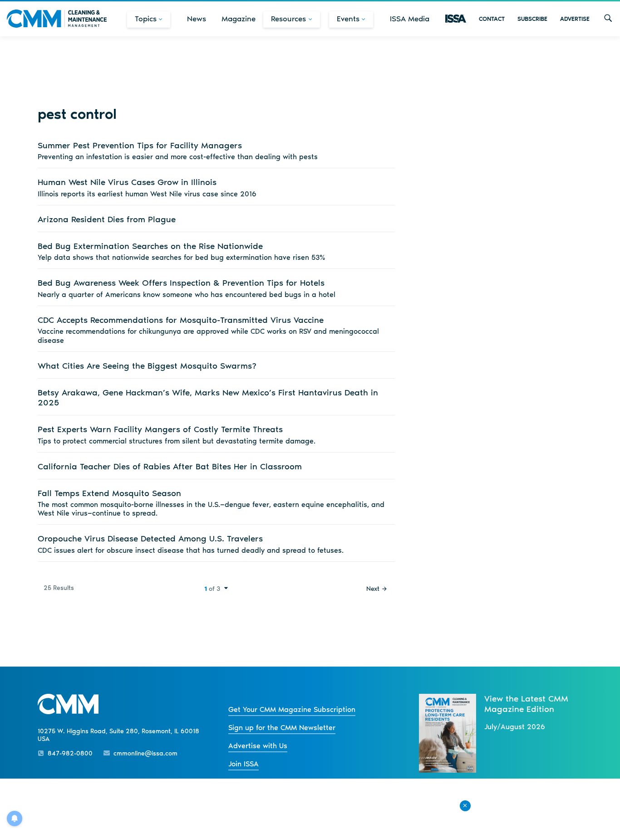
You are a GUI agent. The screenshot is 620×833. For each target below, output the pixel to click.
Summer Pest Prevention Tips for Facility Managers (140, 145)
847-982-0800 (70, 753)
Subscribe (532, 19)
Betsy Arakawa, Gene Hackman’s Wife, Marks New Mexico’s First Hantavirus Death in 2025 (208, 397)
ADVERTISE (575, 19)
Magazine (238, 18)
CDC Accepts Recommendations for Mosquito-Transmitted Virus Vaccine (181, 320)
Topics (146, 18)
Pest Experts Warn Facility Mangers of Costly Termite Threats (160, 429)
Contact (492, 19)
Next (372, 589)
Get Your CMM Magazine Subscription (291, 709)
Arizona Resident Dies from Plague (107, 219)
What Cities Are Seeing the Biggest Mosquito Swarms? (147, 365)
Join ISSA (243, 764)
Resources (288, 18)
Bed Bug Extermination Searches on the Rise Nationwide (150, 246)
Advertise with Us (257, 745)
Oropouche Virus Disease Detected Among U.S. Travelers (150, 538)
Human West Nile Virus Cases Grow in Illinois (127, 182)
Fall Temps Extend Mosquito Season (109, 493)
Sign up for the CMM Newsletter (281, 727)
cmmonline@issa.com (145, 753)
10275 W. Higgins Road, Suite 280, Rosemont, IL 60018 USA (118, 735)
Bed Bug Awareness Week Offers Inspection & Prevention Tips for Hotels (181, 283)
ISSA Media (409, 18)
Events (348, 18)
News (196, 18)
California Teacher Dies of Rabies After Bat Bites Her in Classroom (170, 466)
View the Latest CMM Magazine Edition (526, 703)
